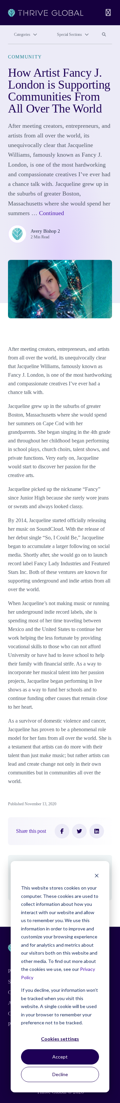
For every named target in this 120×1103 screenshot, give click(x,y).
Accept (60, 1057)
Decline (60, 1074)
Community (25, 56)
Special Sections (69, 34)
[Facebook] (62, 831)
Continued (51, 213)
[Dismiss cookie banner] (96, 875)
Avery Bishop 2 (45, 231)
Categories (22, 34)
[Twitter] (79, 831)
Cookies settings (60, 1039)
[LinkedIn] (96, 831)
